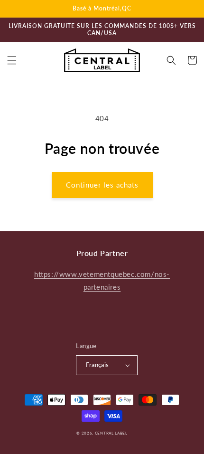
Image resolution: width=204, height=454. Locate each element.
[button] (11, 60)
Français (97, 365)
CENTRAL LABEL (111, 433)
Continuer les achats (102, 184)
